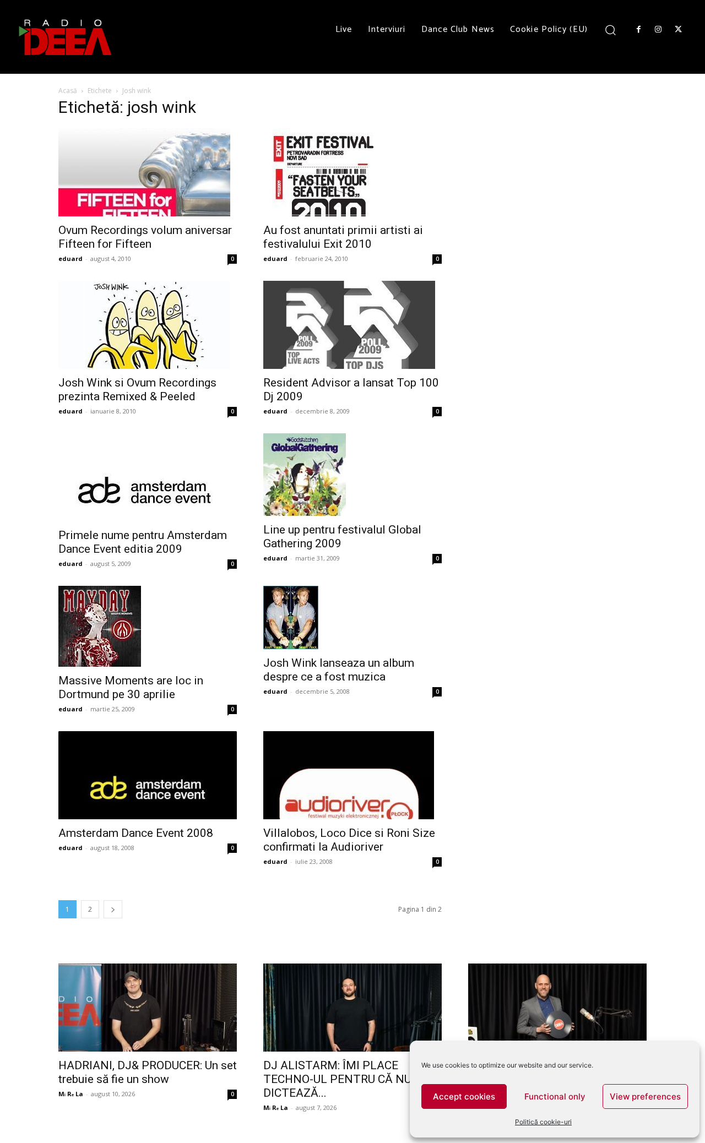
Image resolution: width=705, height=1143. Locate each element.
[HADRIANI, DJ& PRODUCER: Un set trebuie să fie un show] (147, 1008)
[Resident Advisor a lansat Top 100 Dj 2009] (352, 325)
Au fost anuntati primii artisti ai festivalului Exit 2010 (343, 237)
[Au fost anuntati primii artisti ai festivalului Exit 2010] (352, 172)
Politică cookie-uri (543, 1122)
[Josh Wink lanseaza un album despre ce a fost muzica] (352, 617)
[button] (610, 29)
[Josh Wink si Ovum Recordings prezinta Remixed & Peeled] (147, 325)
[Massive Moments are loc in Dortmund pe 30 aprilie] (147, 626)
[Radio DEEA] (66, 37)
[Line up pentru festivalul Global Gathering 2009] (352, 474)
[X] (678, 30)
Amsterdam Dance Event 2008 (135, 833)
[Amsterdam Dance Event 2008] (147, 775)
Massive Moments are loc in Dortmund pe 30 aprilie (130, 687)
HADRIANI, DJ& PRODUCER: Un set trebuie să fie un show (147, 1072)
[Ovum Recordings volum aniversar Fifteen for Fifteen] (147, 172)
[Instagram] (658, 30)
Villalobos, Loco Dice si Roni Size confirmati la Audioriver (349, 839)
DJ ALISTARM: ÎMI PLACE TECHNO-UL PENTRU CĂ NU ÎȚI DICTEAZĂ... (345, 1079)
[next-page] (113, 909)
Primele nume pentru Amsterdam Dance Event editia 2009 (142, 542)
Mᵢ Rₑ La (70, 1094)
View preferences (645, 1096)
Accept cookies (464, 1096)
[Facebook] (638, 30)
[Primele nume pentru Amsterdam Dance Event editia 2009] (147, 477)
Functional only (554, 1096)
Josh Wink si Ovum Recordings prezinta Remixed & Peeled (137, 389)
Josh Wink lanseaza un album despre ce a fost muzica (338, 669)
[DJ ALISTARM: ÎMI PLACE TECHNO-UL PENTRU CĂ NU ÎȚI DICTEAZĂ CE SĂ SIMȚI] (352, 1008)
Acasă (67, 90)
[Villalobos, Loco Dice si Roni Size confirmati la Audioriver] (352, 775)
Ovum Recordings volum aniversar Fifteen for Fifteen (145, 237)
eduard (70, 258)
